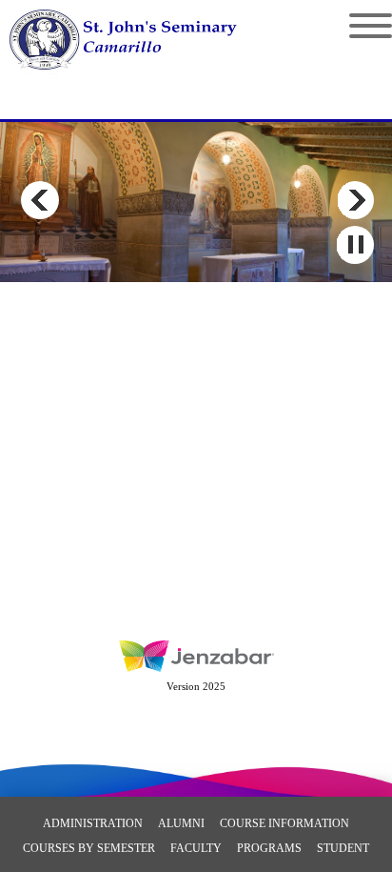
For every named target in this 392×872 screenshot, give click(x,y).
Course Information (284, 823)
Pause (355, 245)
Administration (93, 823)
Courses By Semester (89, 848)
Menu (356, 25)
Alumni (181, 823)
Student (343, 848)
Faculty (196, 848)
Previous (40, 200)
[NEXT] (355, 200)
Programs (269, 848)
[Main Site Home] (140, 34)
